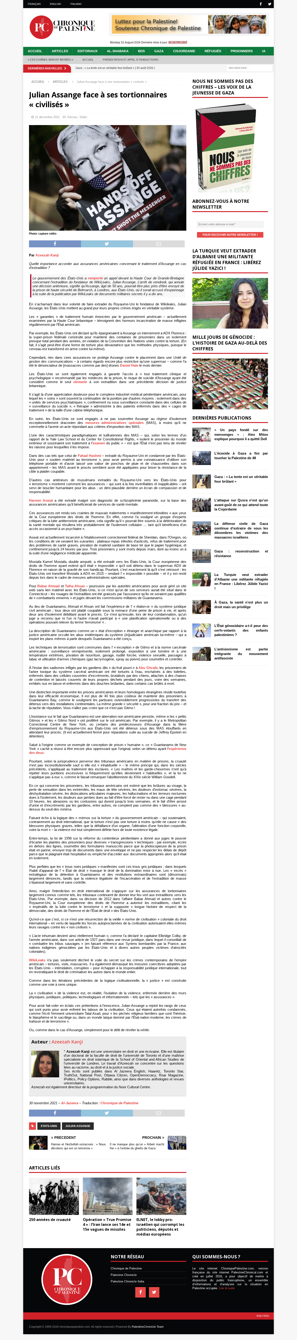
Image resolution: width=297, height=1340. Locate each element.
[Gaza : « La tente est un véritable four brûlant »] (201, 481)
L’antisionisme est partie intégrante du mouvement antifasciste (241, 653)
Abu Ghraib (148, 668)
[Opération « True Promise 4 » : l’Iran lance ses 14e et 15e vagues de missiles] (108, 1196)
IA (263, 51)
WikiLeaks (37, 960)
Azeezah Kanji (47, 255)
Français (34, 4)
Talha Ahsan (75, 586)
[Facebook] (261, 4)
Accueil (35, 51)
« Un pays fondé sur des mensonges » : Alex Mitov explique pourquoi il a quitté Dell (241, 434)
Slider (83, 117)
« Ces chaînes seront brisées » (50, 59)
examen (99, 443)
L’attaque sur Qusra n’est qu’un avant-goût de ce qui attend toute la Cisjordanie (241, 504)
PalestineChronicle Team (148, 1326)
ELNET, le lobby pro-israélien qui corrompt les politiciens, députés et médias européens (160, 1227)
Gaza (159, 51)
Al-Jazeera (69, 1103)
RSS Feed (263, 1315)
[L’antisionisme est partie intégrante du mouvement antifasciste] (201, 654)
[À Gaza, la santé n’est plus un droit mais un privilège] (201, 607)
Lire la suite (227, 1288)
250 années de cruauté (50, 1219)
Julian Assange (77, 1126)
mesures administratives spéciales (114, 423)
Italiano (76, 4)
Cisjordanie (184, 51)
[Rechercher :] (249, 68)
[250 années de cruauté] (54, 1196)
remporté (95, 278)
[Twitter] (270, 4)
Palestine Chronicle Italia (127, 1281)
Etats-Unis (49, 1126)
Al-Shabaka (118, 51)
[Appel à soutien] (189, 32)
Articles (60, 51)
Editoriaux (87, 51)
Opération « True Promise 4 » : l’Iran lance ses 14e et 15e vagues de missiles (107, 1224)
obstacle (80, 382)
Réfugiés (213, 51)
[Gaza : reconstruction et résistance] (201, 556)
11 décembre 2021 (47, 117)
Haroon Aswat (41, 500)
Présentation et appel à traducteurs (130, 59)
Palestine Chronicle (124, 1275)
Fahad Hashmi (89, 456)
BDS (141, 51)
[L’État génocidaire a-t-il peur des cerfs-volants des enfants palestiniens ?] (201, 630)
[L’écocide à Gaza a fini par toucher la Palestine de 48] (201, 458)
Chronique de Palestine (119, 1103)
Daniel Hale (129, 365)
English (55, 4)
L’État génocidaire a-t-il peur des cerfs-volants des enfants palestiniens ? (241, 630)
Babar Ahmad (48, 586)
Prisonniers (242, 51)
